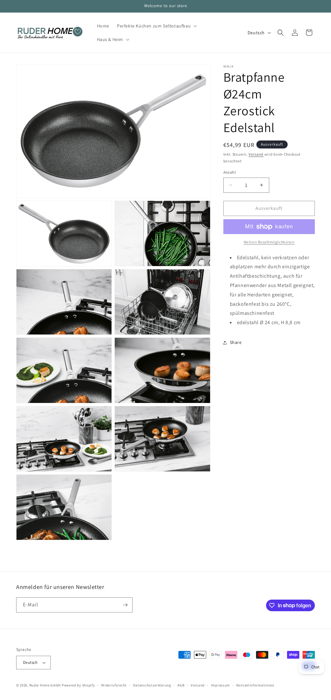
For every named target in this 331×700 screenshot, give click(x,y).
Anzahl (229, 172)
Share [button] (236, 342)
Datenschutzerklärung (152, 685)
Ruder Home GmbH (45, 685)
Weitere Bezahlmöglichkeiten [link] (269, 242)
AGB (180, 685)
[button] (156, 26)
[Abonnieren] (125, 604)
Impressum (220, 685)
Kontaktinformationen (255, 685)
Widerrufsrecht (114, 685)
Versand (256, 154)
